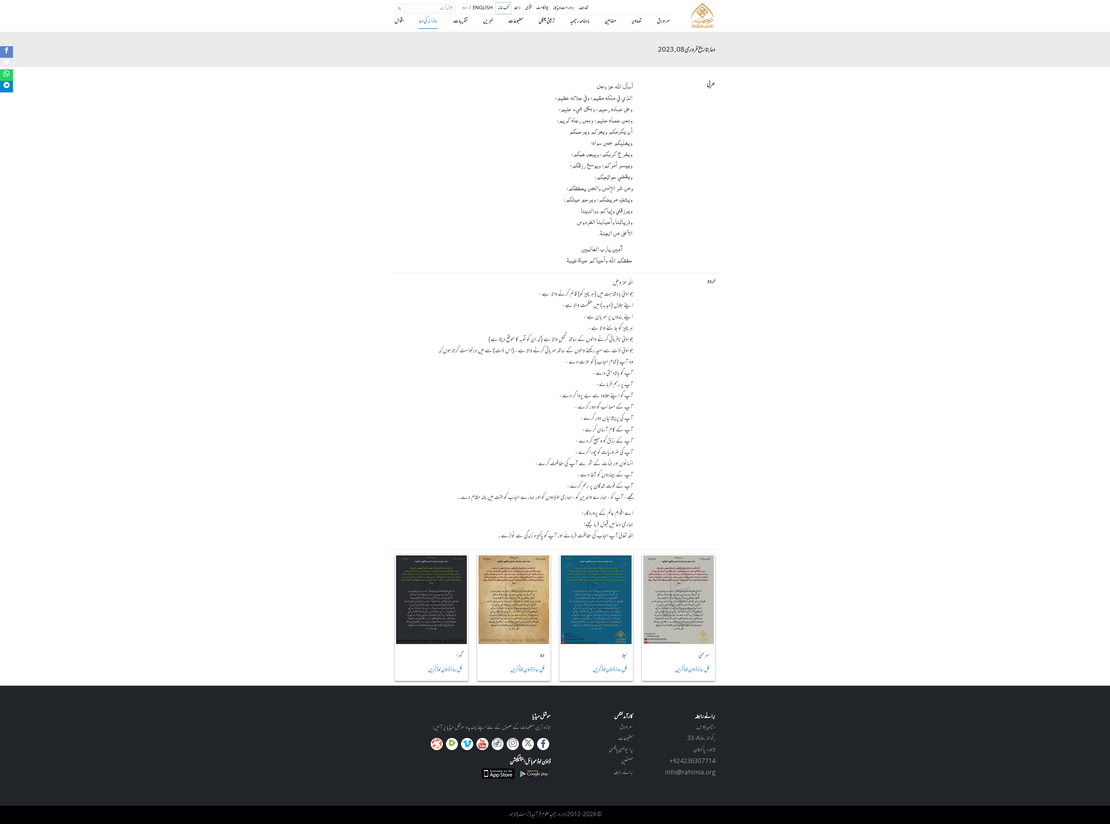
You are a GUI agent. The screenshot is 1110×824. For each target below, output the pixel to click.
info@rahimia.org (690, 773)
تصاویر (637, 21)
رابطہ (517, 8)
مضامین (610, 21)
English (483, 8)
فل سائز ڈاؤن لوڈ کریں (692, 670)
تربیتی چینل (547, 21)
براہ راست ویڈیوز (563, 8)
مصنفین (627, 761)
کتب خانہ (503, 8)
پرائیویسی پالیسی (621, 750)
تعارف (583, 8)
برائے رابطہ (623, 773)
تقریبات (460, 21)
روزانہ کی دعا (428, 21)
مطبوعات (515, 21)
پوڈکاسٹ (542, 8)
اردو (464, 8)
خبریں (488, 21)
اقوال (399, 21)
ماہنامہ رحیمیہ (579, 21)
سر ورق (663, 21)
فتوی (528, 8)
